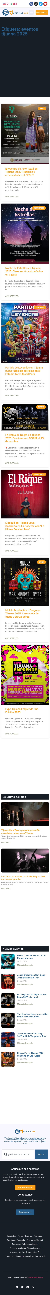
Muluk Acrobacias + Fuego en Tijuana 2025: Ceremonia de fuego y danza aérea (22, 613)
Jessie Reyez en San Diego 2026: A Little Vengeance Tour (31, 1034)
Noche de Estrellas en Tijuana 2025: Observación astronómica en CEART (24, 271)
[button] (31, 12)
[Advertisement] (25, 64)
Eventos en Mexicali (35, 1240)
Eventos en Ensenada (16, 1240)
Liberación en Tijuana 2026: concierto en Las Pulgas (30, 1054)
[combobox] (18, 1154)
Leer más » (6, 842)
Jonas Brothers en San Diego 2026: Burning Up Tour (31, 976)
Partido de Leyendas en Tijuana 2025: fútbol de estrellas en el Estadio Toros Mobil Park (24, 371)
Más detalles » (12, 197)
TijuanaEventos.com (35, 1277)
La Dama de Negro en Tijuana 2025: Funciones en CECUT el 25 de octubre (24, 438)
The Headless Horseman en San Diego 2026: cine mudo (32, 1015)
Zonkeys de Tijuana (13, 1256)
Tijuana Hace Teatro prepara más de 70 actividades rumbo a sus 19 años (20, 831)
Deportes (28, 1236)
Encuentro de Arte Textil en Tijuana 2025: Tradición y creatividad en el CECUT (21, 172)
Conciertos (11, 1236)
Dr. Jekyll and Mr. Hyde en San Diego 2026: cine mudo (32, 995)
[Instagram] (36, 4)
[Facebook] (31, 4)
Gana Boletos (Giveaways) (34, 1256)
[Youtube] (45, 4)
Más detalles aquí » (25, 965)
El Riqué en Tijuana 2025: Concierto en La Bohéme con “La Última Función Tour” (24, 526)
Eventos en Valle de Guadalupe (24, 1244)
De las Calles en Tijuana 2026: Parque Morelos (31, 956)
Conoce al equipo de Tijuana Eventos (25, 1248)
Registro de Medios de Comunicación (25, 1252)
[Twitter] (41, 4)
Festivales (38, 1236)
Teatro (20, 1236)
